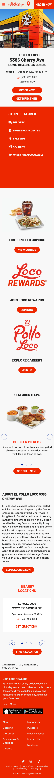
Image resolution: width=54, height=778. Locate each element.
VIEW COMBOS (27, 249)
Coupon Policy (21, 769)
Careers (7, 748)
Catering (8, 728)
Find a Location (27, 651)
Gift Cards (8, 734)
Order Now (27, 90)
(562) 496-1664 (29, 619)
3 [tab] (31, 464)
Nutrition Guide (12, 766)
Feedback (32, 745)
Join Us (27, 370)
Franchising (33, 722)
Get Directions (25, 97)
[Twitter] (23, 762)
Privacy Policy (42, 766)
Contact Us (33, 739)
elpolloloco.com (18, 569)
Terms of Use (28, 766)
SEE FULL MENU (27, 471)
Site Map (34, 769)
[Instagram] (31, 762)
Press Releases (35, 734)
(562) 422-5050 (29, 77)
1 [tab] (22, 464)
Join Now (27, 310)
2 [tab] (26, 464)
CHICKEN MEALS (26, 442)
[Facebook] (15, 762)
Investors (32, 728)
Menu (6, 722)
